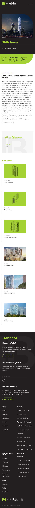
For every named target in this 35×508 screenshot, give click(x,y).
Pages (4, 407)
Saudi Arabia (24, 85)
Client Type (20, 453)
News (4, 422)
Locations (5, 418)
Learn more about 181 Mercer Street (17, 259)
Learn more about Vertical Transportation (17, 231)
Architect (20, 457)
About (4, 410)
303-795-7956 (25, 349)
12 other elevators (9, 109)
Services (20, 407)
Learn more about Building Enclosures (17, 203)
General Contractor (23, 460)
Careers (5, 426)
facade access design (24, 111)
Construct (5, 462)
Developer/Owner (23, 464)
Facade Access (22, 441)
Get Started (8, 399)
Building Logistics (23, 430)
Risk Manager (21, 476)
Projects (5, 414)
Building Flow (21, 414)
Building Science (22, 418)
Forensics (20, 434)
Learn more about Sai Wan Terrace (17, 314)
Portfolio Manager (23, 472)
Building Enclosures (23, 437)
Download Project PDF (4, 59)
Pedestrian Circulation (24, 426)
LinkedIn (5, 484)
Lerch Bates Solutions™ (25, 449)
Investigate (6, 470)
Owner (26, 83)
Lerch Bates (8, 111)
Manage (5, 466)
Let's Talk (23, 59)
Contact (7, 356)
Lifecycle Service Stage (7, 454)
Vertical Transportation (24, 445)
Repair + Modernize (6, 475)
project (6, 113)
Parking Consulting (23, 410)
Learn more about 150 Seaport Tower (17, 286)
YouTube (5, 492)
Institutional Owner (23, 468)
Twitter (4, 488)
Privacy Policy (16, 505)
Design (4, 458)
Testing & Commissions (25, 422)
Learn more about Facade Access (17, 175)
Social (4, 480)
